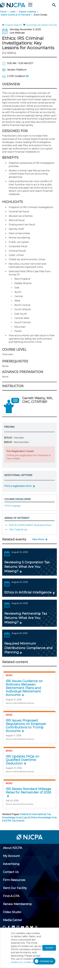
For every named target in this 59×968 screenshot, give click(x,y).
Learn (13, 11)
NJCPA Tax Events (13, 820)
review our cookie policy (24, 962)
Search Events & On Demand (15, 14)
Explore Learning (27, 11)
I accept (49, 948)
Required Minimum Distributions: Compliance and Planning (28, 648)
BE (27, 76)
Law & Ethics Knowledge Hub (40, 817)
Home (3, 11)
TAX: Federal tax (18, 529)
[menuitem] (12, 847)
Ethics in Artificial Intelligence (28, 592)
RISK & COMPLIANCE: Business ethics (30, 525)
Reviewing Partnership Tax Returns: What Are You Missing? (25, 618)
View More (38, 539)
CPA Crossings (12, 505)
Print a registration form (18, 486)
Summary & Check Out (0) (41, 25)
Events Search (13, 25)
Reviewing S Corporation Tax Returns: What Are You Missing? (27, 566)
